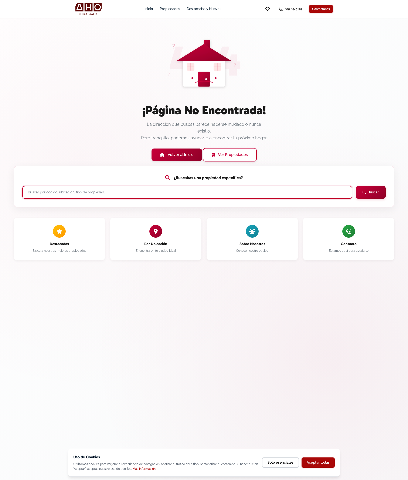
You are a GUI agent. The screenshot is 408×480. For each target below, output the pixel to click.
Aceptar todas (318, 462)
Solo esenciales (280, 462)
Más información (144, 468)
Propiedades (170, 9)
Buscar (373, 192)
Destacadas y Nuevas (204, 9)
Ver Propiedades (233, 154)
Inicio (148, 9)
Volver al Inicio (181, 154)
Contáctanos (321, 9)
